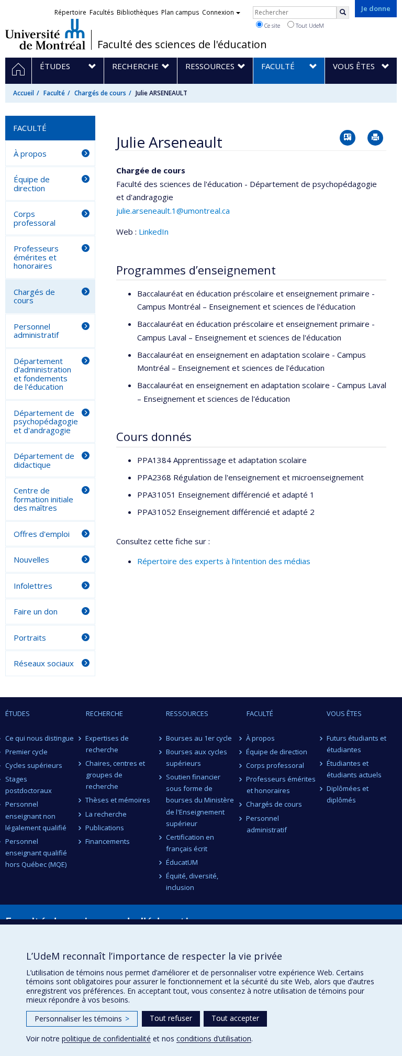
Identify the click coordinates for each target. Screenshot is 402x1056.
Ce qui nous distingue (39, 738)
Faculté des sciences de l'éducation (182, 44)
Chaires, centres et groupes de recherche (116, 774)
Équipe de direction (32, 183)
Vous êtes (344, 713)
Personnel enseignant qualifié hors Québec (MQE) (36, 853)
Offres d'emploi (42, 534)
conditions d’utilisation (213, 1038)
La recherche (106, 814)
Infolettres (33, 585)
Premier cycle (26, 751)
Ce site (271, 25)
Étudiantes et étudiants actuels (354, 768)
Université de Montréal (45, 34)
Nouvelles (31, 559)
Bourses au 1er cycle (199, 738)
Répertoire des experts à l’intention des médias (223, 561)
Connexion (218, 12)
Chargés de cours (100, 93)
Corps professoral (34, 218)
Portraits (30, 637)
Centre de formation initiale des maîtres (43, 499)
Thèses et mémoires (118, 800)
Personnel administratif (36, 330)
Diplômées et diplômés (347, 794)
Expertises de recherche (107, 743)
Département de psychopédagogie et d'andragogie (46, 421)
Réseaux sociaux (44, 663)
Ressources (187, 713)
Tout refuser (171, 1018)
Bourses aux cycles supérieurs (196, 757)
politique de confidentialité (106, 1038)
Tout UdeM (309, 25)
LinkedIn (154, 231)
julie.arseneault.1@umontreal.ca (173, 210)
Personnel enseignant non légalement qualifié (35, 815)
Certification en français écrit (190, 842)
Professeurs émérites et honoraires (36, 257)
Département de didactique (44, 460)
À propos (30, 153)
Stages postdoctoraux (28, 784)
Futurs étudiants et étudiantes (356, 743)
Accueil (23, 93)
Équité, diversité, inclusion (192, 881)
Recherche (104, 713)
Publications (105, 827)
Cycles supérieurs (33, 765)
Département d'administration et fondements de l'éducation (42, 374)
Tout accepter (235, 1018)
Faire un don (36, 611)
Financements (108, 841)
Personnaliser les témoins (82, 1019)
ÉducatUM (182, 862)
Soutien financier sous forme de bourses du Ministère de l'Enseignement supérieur (200, 800)
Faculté (54, 93)
